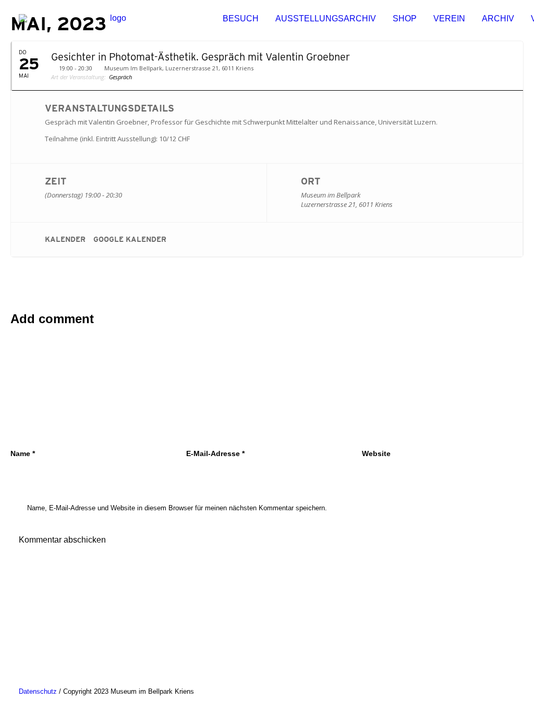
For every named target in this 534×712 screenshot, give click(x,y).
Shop (405, 18)
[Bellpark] (114, 18)
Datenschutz (38, 691)
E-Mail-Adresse (215, 453)
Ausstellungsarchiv (325, 18)
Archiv (498, 18)
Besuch (241, 18)
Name (22, 453)
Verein (449, 18)
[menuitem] (240, 19)
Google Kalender (129, 239)
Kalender (65, 239)
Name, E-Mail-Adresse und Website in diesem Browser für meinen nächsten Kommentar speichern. (177, 508)
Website (376, 453)
